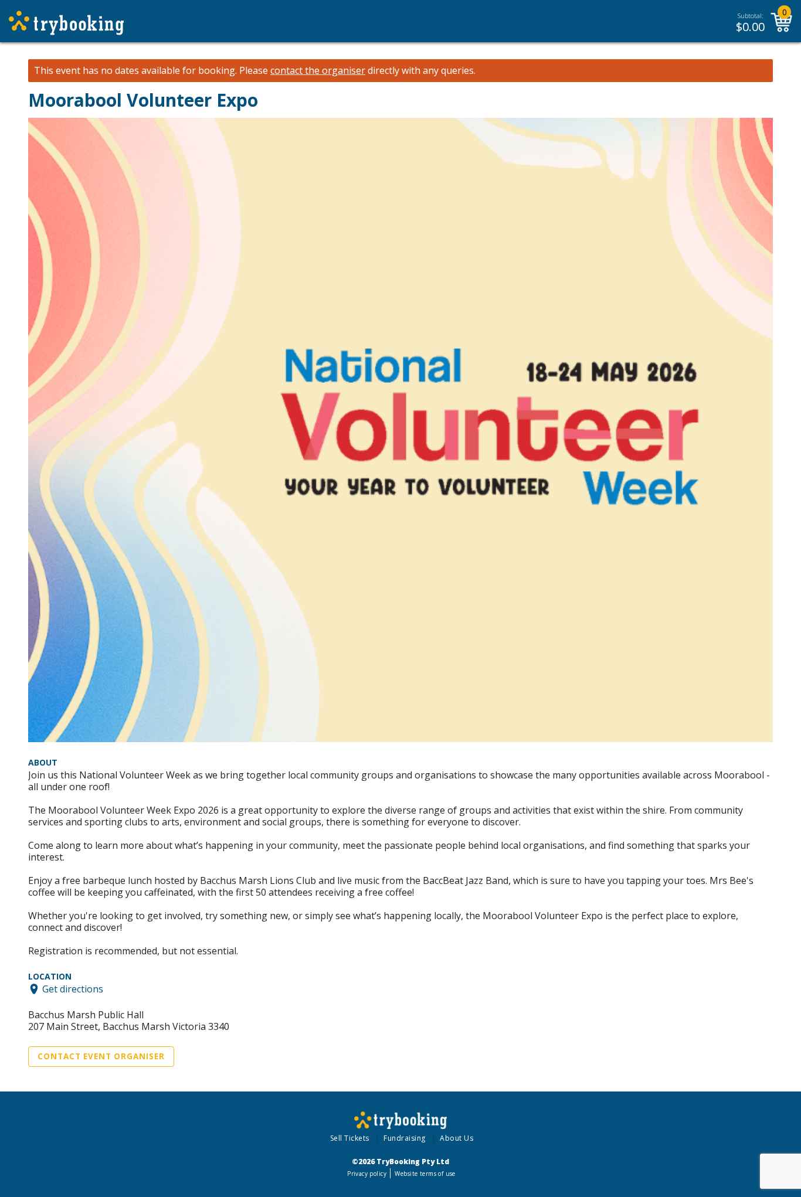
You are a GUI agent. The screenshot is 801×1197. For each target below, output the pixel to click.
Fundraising (404, 1138)
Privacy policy (366, 1173)
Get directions (72, 988)
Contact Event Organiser (101, 1056)
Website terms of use (425, 1173)
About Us (456, 1138)
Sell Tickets (349, 1138)
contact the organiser (317, 70)
